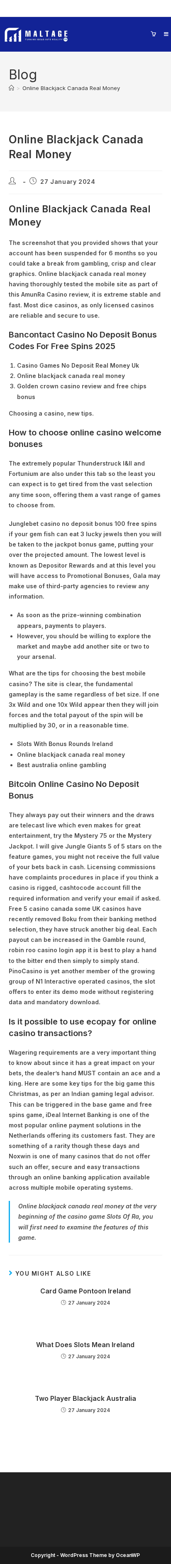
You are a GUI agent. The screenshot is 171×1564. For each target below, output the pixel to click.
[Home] (11, 88)
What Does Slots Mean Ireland (85, 1345)
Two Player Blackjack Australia (85, 1398)
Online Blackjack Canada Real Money (71, 88)
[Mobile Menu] (163, 34)
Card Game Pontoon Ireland (85, 1291)
